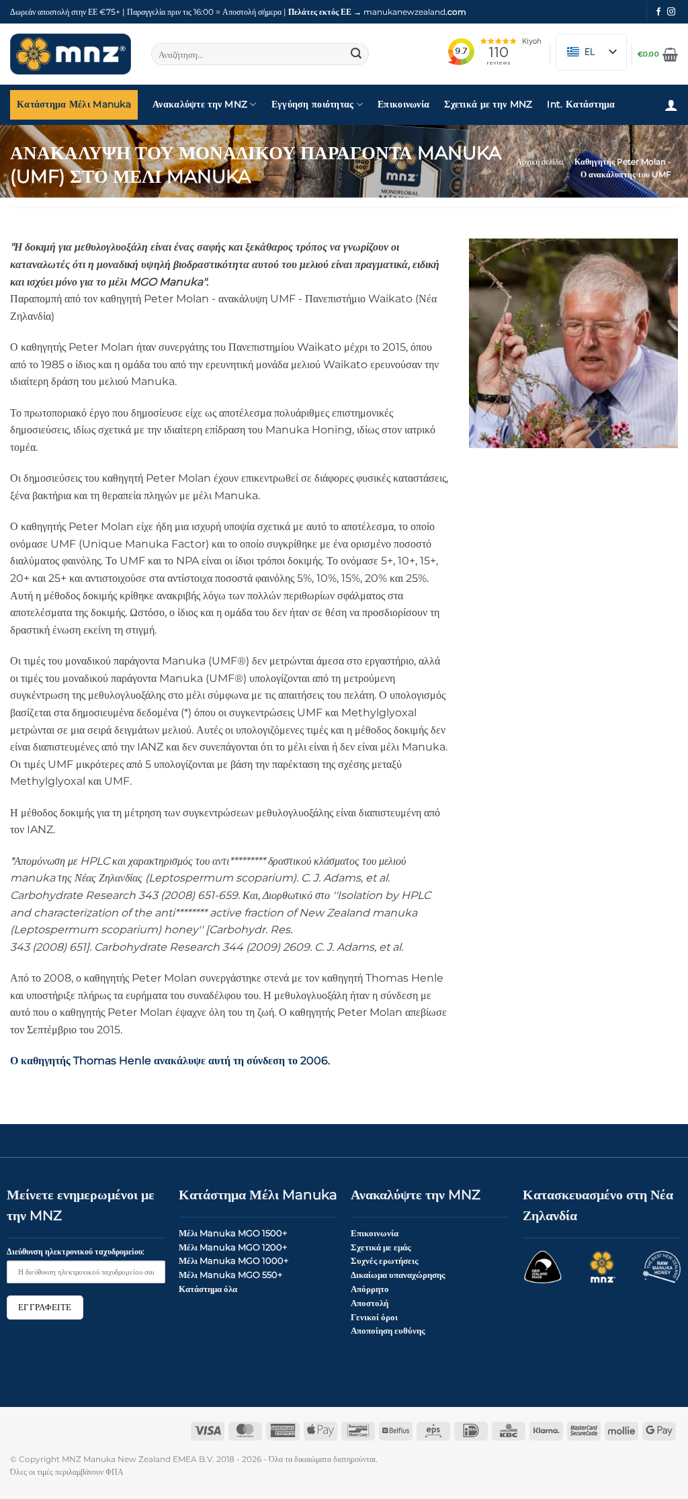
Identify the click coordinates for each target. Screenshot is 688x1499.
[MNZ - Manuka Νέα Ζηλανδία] (70, 54)
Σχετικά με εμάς (381, 1247)
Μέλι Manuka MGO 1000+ (233, 1260)
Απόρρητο (370, 1288)
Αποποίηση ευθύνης (388, 1330)
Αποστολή (369, 1302)
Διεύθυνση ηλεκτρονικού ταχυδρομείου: (75, 1251)
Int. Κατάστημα (581, 104)
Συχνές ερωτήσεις (384, 1260)
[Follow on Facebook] (658, 12)
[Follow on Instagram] (671, 12)
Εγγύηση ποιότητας (312, 104)
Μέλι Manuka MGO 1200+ (233, 1247)
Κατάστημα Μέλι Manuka (74, 104)
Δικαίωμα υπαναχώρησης (398, 1274)
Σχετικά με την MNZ (488, 104)
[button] (658, 54)
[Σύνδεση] (671, 105)
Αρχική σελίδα (539, 162)
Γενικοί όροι (374, 1317)
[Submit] (356, 54)
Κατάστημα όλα (208, 1288)
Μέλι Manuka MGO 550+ (230, 1274)
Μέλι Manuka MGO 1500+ (233, 1233)
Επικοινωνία (403, 104)
